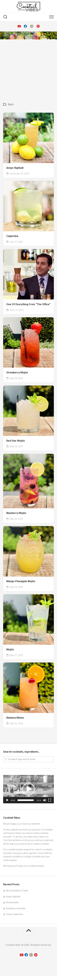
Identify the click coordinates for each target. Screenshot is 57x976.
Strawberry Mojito (17, 372)
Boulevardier (12, 902)
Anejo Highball (14, 167)
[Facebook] (25, 26)
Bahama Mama (15, 717)
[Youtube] (19, 26)
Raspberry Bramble (15, 908)
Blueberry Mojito (16, 513)
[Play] (7, 800)
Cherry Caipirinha (14, 914)
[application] (28, 789)
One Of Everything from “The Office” (28, 304)
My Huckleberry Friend (17, 890)
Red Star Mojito (15, 440)
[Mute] (44, 800)
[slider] (26, 800)
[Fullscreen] (49, 800)
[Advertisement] (28, 69)
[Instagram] (31, 26)
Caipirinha (12, 236)
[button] (28, 789)
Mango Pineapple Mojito (20, 581)
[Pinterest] (38, 26)
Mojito (10, 649)
